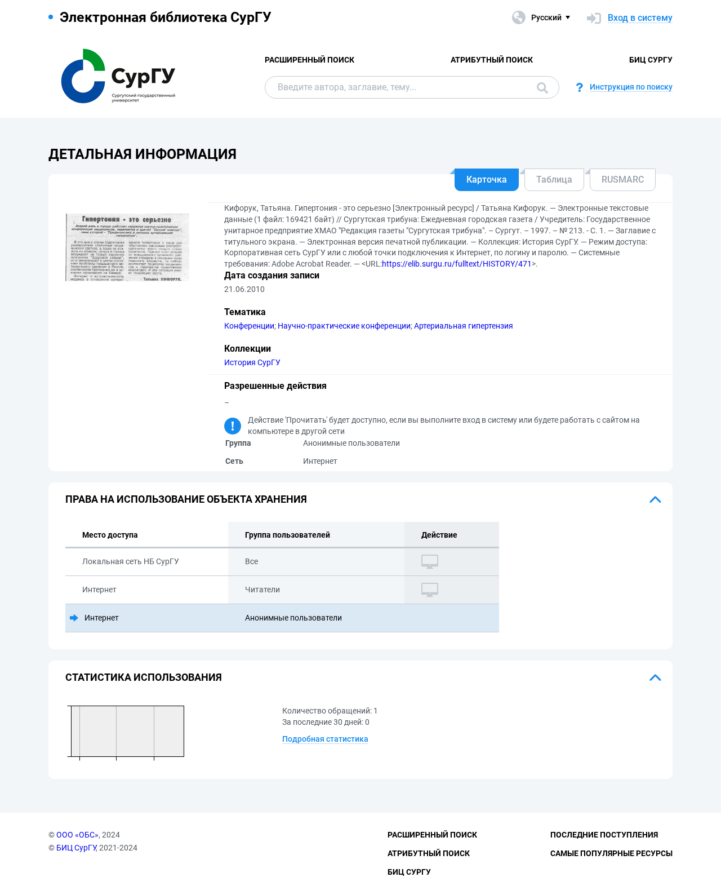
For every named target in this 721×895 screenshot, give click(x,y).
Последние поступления (604, 834)
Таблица (554, 179)
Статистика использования (143, 677)
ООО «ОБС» (77, 834)
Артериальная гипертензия (463, 325)
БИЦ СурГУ (651, 59)
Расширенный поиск (309, 59)
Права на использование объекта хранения (186, 499)
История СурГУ (252, 362)
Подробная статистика (325, 738)
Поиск (539, 87)
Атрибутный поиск (492, 59)
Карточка (486, 179)
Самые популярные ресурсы (611, 853)
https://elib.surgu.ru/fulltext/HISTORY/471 (457, 263)
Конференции (249, 325)
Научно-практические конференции (344, 325)
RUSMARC (623, 179)
